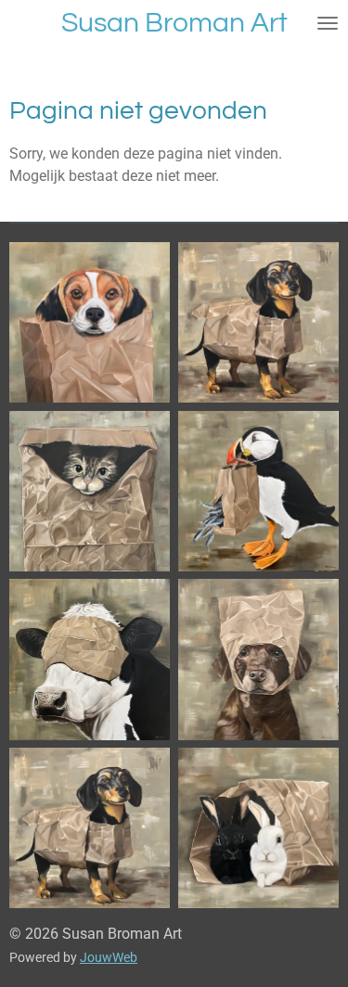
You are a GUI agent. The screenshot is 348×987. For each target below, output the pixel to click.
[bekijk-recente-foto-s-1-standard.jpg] (90, 322)
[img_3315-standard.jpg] (90, 659)
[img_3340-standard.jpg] (90, 828)
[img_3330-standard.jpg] (90, 491)
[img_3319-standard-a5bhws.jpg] (258, 491)
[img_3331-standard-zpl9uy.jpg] (258, 659)
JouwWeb (108, 957)
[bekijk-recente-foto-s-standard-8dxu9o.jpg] (258, 322)
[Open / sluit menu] (327, 23)
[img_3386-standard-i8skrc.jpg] (258, 828)
